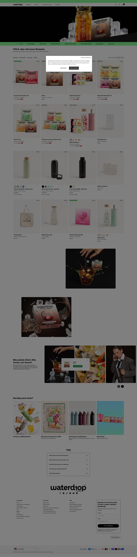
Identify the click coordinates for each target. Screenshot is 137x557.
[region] (69, 64)
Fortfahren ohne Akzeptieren (86, 57)
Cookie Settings (63, 67)
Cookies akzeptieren (74, 68)
